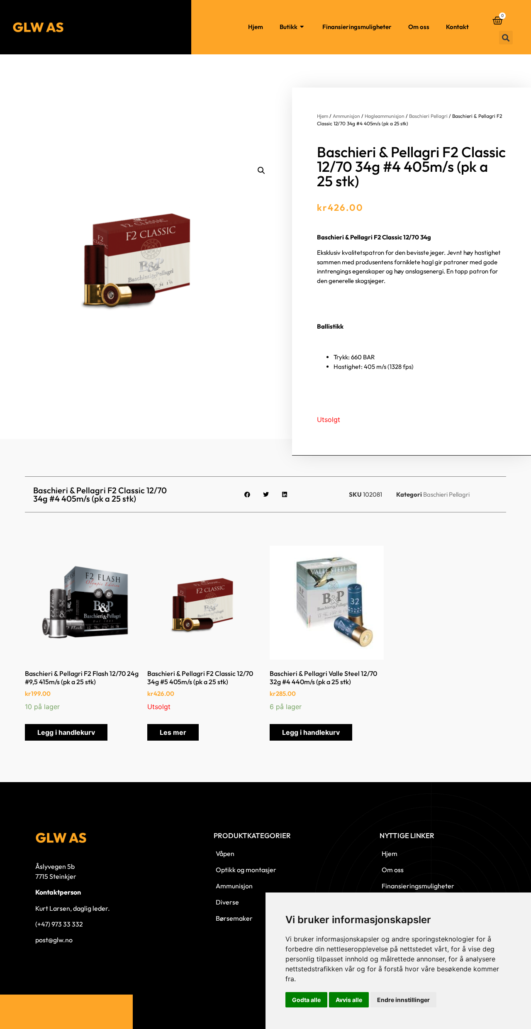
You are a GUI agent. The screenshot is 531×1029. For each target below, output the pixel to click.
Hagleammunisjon (384, 116)
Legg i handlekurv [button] (66, 732)
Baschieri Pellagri (428, 116)
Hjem (255, 27)
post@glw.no (54, 940)
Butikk (288, 27)
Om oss (418, 27)
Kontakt (457, 27)
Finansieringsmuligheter (357, 27)
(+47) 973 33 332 (59, 924)
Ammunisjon (346, 116)
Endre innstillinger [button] (403, 999)
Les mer (173, 732)
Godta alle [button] (306, 999)
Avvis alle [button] (349, 999)
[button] (506, 37)
